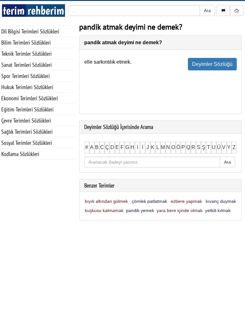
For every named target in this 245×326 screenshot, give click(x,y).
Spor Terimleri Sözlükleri (25, 76)
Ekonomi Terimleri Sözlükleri (29, 98)
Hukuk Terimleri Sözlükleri (27, 87)
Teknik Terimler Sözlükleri (26, 53)
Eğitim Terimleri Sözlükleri (27, 109)
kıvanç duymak (221, 201)
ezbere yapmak (186, 201)
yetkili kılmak (218, 210)
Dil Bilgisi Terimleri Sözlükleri (30, 31)
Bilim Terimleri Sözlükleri (26, 42)
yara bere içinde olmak (180, 210)
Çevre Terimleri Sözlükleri (26, 120)
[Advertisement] (38, 191)
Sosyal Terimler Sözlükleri (26, 142)
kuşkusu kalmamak (104, 210)
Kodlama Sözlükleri (20, 154)
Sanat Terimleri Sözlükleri (26, 64)
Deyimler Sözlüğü (212, 64)
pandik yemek (140, 210)
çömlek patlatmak (149, 201)
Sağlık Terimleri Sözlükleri (27, 131)
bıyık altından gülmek (106, 201)
